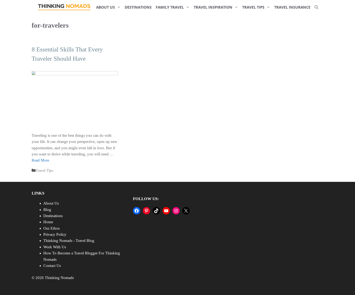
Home (48, 222)
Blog (47, 209)
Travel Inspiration (213, 7)
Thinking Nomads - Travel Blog (68, 240)
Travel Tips (253, 7)
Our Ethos (51, 228)
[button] (316, 7)
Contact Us (52, 265)
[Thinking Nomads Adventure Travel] (64, 7)
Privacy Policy (54, 234)
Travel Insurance (292, 7)
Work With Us (54, 247)
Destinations (138, 7)
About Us (105, 7)
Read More (40, 160)
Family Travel (170, 7)
